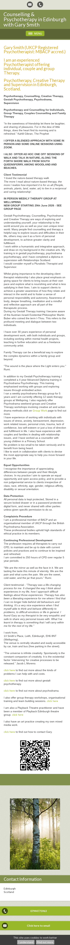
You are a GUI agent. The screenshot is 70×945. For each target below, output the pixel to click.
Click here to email (38, 925)
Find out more (45, 942)
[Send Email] (30, 4)
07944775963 (38, 910)
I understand (25, 942)
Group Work (40, 410)
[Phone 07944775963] (40, 4)
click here (9, 670)
